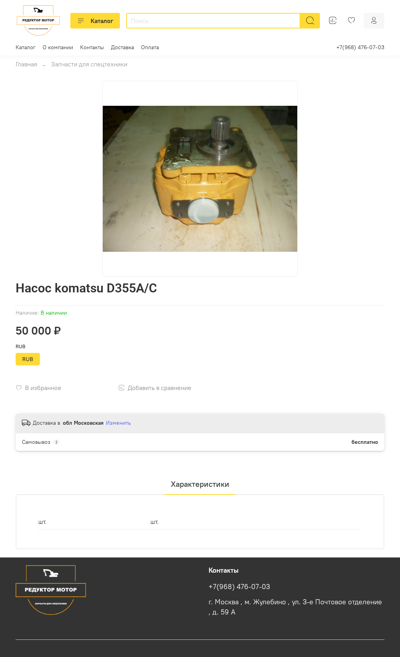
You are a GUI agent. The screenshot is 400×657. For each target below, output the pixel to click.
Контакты (92, 47)
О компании (58, 47)
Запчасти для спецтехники (89, 64)
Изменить (118, 422)
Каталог (102, 21)
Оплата (150, 47)
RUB (20, 346)
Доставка (122, 47)
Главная (26, 64)
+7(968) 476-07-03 (360, 47)
